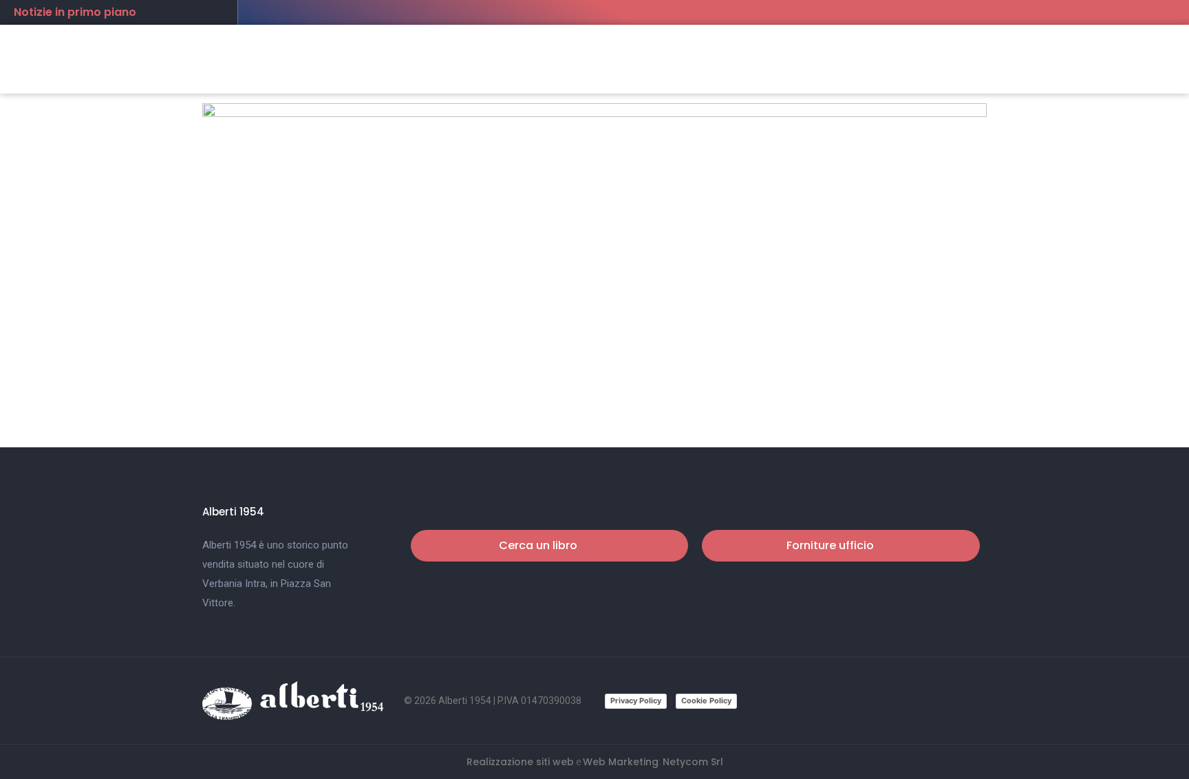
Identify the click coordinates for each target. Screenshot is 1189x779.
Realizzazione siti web (520, 762)
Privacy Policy (635, 700)
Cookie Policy (706, 700)
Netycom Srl (693, 762)
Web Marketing (620, 762)
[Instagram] (977, 700)
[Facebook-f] (951, 700)
